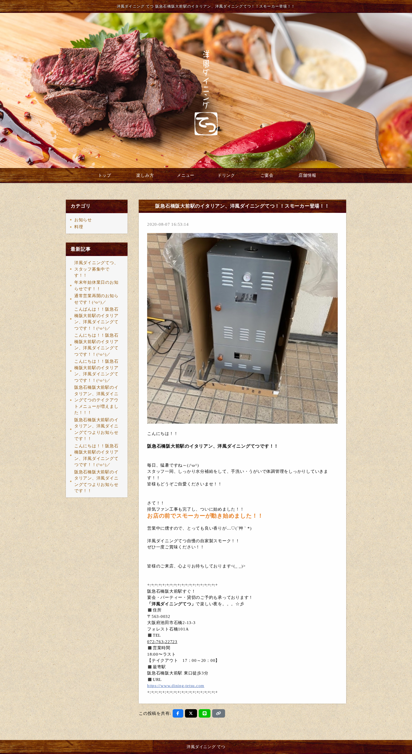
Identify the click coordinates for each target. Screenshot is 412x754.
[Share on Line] (205, 713)
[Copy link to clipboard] (218, 713)
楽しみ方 (145, 175)
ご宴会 (267, 175)
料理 (78, 227)
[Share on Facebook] (178, 713)
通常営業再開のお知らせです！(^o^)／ (96, 299)
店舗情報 (307, 175)
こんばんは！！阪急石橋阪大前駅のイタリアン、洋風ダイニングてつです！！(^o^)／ (96, 319)
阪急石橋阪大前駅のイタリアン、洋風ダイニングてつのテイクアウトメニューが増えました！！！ (96, 400)
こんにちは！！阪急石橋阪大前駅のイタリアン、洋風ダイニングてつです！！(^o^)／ (96, 345)
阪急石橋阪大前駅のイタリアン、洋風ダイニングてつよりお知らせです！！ (96, 429)
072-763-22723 (162, 641)
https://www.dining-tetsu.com (175, 685)
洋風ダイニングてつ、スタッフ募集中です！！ (96, 269)
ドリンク (226, 175)
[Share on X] (191, 713)
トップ (104, 175)
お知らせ (83, 220)
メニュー (186, 175)
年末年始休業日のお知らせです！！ (96, 285)
